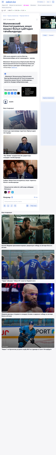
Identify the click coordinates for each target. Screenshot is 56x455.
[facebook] (12, 93)
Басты (4, 15)
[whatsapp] (5, 93)
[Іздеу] (53, 2)
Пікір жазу (33, 206)
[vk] (15, 93)
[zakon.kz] (11, 2)
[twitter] (18, 93)
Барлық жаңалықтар (13, 15)
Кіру (36, 197)
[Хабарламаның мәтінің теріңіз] (20, 201)
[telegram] (9, 93)
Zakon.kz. (14, 67)
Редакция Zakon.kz (24, 15)
